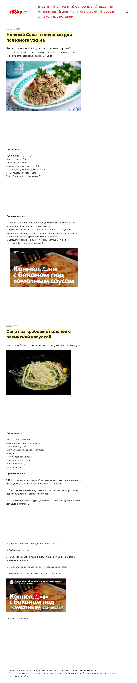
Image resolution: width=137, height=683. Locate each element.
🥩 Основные (81, 6)
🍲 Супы (44, 6)
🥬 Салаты (60, 6)
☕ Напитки (47, 11)
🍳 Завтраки (68, 11)
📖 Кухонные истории (55, 16)
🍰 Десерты (104, 6)
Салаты (9, 29)
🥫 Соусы (107, 11)
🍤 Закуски (88, 11)
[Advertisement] (43, 129)
